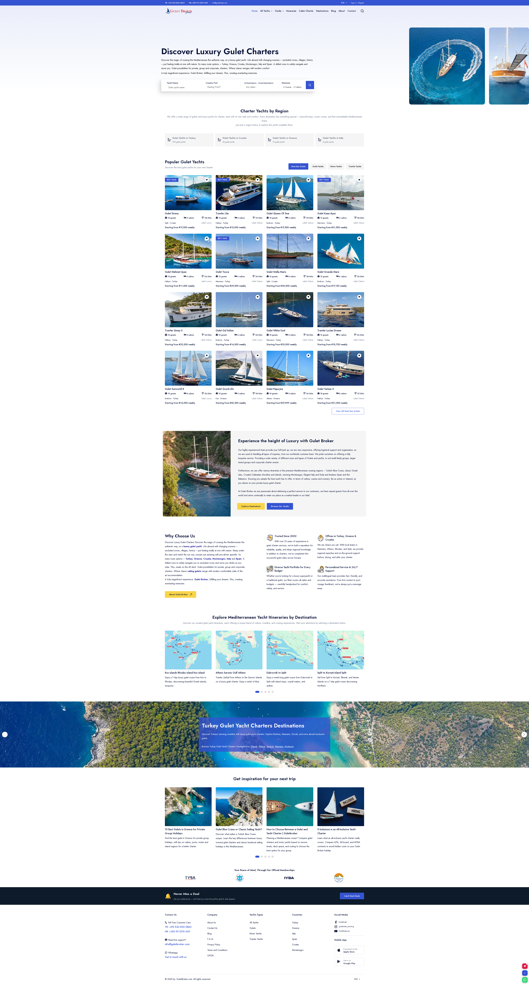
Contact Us (212, 928)
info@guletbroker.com (219, 3)
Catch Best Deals (352, 895)
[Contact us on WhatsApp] (525, 980)
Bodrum (270, 746)
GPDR (210, 955)
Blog (333, 11)
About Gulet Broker (178, 594)
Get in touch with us (176, 957)
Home (254, 11)
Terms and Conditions (217, 950)
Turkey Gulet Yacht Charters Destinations (253, 726)
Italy (229, 558)
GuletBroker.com (184, 979)
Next (366, 662)
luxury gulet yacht (192, 546)
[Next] (524, 734)
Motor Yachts (256, 933)
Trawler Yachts (256, 939)
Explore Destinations (251, 506)
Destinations (322, 11)
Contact (352, 11)
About (342, 11)
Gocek (254, 746)
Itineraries (291, 11)
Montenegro (218, 558)
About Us (211, 922)
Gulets (253, 928)
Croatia (207, 558)
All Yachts (254, 922)
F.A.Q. (210, 939)
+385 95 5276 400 (198, 3)
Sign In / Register (357, 3)
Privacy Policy (213, 944)
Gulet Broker (201, 579)
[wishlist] (207, 180)
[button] (292, 85)
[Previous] (5, 734)
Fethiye (262, 746)
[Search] (362, 11)
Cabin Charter (306, 11)
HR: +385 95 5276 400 (177, 931)
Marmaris (279, 746)
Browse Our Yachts (280, 506)
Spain (238, 558)
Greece (198, 558)
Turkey (189, 558)
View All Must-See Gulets (348, 411)
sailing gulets (194, 571)
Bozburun (289, 746)
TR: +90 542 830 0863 (175, 3)
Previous (162, 662)
